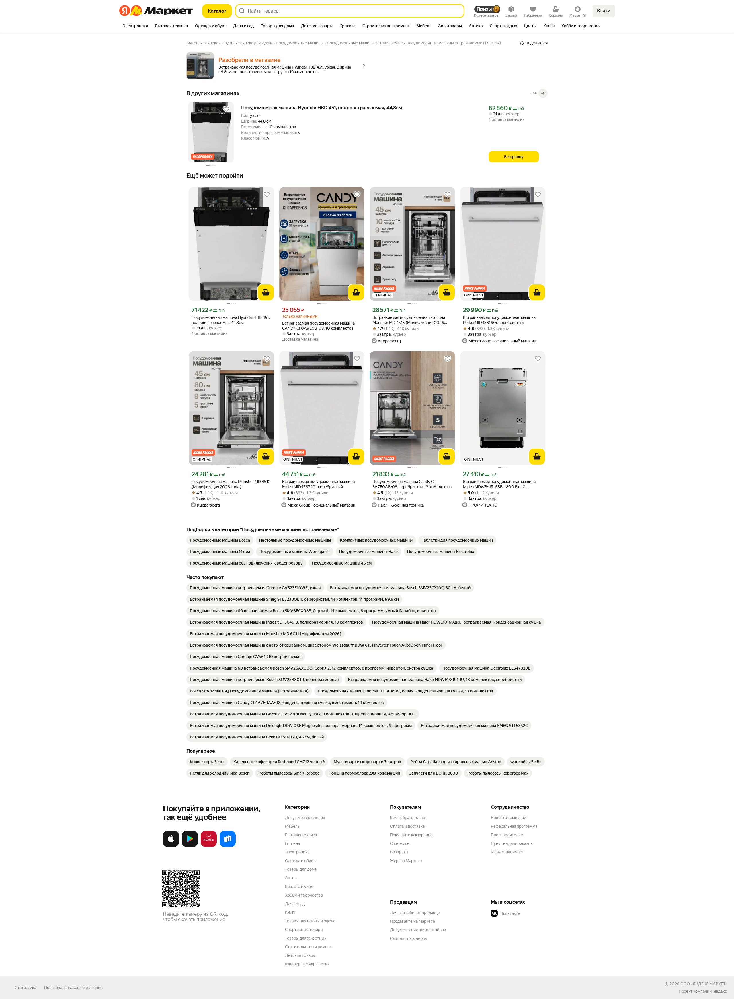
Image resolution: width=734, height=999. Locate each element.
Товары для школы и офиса (310, 921)
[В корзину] (265, 292)
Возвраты (399, 852)
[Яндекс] (720, 991)
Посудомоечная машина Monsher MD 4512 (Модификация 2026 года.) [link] (231, 484)
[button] (531, 913)
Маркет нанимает (507, 852)
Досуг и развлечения (305, 817)
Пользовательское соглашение (73, 987)
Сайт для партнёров (408, 938)
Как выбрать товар (407, 817)
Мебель (292, 826)
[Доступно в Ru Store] (228, 846)
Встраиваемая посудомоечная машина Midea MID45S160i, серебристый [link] (499, 320)
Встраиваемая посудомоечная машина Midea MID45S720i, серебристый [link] (318, 484)
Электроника (297, 852)
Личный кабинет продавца (415, 912)
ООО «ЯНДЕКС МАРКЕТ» (703, 983)
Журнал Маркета (406, 860)
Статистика (25, 987)
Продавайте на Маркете (412, 921)
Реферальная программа (514, 826)
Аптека (291, 878)
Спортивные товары (304, 929)
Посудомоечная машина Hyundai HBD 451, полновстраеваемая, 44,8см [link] (321, 107)
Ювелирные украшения (307, 964)
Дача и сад (295, 903)
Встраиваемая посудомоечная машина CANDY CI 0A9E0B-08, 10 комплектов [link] (318, 326)
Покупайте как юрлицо (411, 835)
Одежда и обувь (300, 860)
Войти (603, 10)
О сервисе (399, 843)
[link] (219, 540)
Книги (290, 912)
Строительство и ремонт (308, 946)
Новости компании (508, 817)
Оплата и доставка (407, 826)
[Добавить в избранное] (226, 109)
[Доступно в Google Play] (190, 846)
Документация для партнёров (418, 930)
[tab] (135, 26)
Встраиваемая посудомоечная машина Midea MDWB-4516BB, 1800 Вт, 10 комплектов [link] (499, 484)
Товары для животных (305, 938)
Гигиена (292, 843)
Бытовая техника (301, 835)
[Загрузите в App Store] (171, 846)
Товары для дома (301, 869)
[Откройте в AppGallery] (209, 846)
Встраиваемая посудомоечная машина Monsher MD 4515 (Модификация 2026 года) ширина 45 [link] (408, 320)
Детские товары (300, 955)
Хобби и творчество (304, 895)
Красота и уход (299, 886)
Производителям (507, 835)
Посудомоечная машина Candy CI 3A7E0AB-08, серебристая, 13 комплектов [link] (412, 484)
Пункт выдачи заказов (512, 843)
